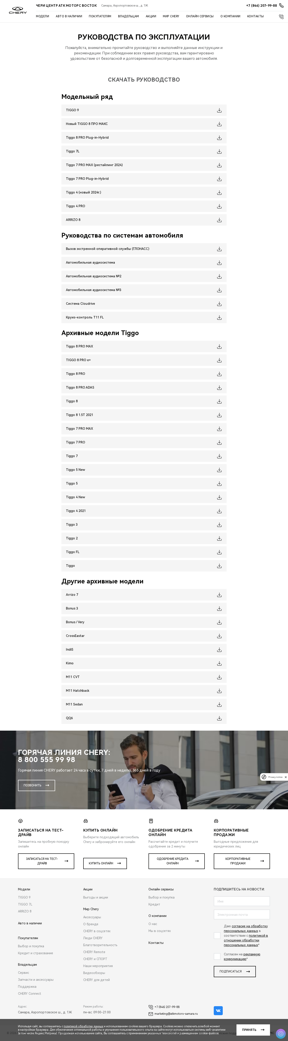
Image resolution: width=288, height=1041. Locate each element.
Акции (151, 16)
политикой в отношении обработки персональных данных (246, 940)
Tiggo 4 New (75, 497)
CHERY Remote (94, 952)
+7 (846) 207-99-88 (167, 1007)
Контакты (255, 16)
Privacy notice (275, 777)
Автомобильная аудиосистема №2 (93, 276)
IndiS (69, 649)
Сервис (23, 972)
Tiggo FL (72, 552)
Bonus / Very (75, 622)
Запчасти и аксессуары (36, 979)
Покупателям (100, 16)
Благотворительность (100, 945)
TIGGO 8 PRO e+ (78, 360)
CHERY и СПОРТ (95, 959)
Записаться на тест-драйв (42, 861)
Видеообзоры (94, 973)
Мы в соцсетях (159, 931)
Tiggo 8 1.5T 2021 (79, 415)
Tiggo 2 (72, 538)
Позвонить (32, 785)
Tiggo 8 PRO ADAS (80, 387)
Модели (42, 16)
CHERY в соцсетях (96, 931)
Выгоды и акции (95, 897)
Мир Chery (171, 16)
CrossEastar (75, 636)
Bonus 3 (72, 608)
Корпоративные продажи (237, 861)
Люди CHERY (93, 938)
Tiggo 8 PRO (75, 374)
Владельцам (128, 16)
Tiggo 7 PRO (75, 442)
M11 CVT (73, 677)
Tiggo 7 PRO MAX (79, 428)
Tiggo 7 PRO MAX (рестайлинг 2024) (94, 165)
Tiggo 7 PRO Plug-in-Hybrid (87, 178)
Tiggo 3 (72, 524)
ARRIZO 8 (73, 220)
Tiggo (70, 565)
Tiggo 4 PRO (75, 206)
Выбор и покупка (31, 946)
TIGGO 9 (72, 110)
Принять (249, 1030)
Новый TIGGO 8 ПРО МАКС (87, 124)
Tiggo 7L (72, 151)
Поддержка (27, 986)
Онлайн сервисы (200, 16)
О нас (152, 924)
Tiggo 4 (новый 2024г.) (83, 192)
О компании (230, 16)
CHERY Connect (29, 993)
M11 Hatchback (77, 690)
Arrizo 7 (72, 594)
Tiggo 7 (72, 456)
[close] (286, 777)
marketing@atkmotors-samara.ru (176, 1013)
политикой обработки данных (83, 1026)
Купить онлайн (101, 863)
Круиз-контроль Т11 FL (85, 317)
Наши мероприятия (98, 966)
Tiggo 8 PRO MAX (79, 346)
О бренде (90, 924)
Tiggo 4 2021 (76, 511)
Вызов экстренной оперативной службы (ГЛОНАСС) (107, 249)
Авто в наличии (69, 16)
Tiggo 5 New (75, 470)
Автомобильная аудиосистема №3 (93, 290)
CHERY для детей (96, 980)
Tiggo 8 (72, 401)
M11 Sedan (74, 704)
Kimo (70, 663)
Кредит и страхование (35, 953)
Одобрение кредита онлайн (172, 861)
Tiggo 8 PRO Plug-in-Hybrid (87, 137)
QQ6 (69, 718)
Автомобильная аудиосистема (90, 262)
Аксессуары (92, 917)
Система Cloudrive (80, 303)
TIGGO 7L (25, 904)
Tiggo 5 (72, 483)
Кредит (154, 904)
